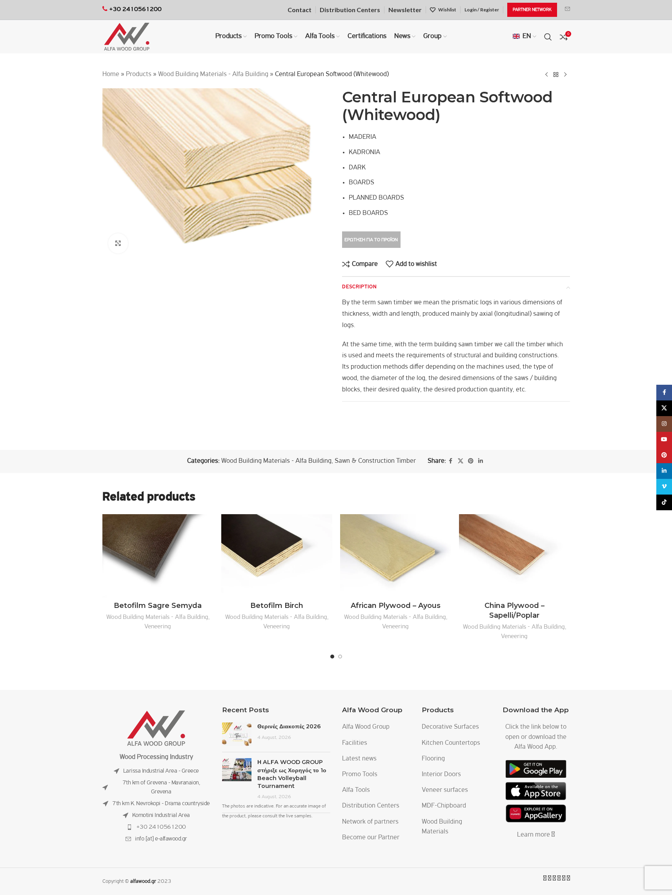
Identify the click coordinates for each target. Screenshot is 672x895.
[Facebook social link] (450, 461)
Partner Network (532, 9)
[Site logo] (126, 36)
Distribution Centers (370, 806)
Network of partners (370, 822)
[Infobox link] (567, 9)
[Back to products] (556, 74)
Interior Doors (441, 774)
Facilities (354, 743)
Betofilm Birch (276, 605)
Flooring (433, 758)
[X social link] (460, 461)
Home (110, 74)
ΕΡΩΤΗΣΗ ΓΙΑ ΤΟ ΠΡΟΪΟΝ (371, 239)
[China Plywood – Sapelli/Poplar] (514, 556)
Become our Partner (370, 837)
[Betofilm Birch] (276, 556)
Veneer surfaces (445, 790)
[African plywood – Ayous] (395, 556)
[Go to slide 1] (332, 657)
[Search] (548, 37)
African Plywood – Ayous (396, 605)
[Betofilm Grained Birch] (157, 556)
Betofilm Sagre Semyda (158, 605)
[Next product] (565, 74)
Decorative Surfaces (450, 727)
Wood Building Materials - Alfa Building (213, 74)
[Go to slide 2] (340, 657)
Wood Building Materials (442, 827)
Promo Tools (359, 774)
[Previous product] (546, 74)
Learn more (534, 835)
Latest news (359, 758)
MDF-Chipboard (444, 806)
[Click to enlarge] (118, 243)
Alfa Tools (356, 790)
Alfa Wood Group (366, 727)
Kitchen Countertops (451, 743)
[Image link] (156, 728)
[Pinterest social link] (471, 461)
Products (138, 74)
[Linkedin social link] (480, 461)
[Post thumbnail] (236, 734)
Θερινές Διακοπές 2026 (289, 726)
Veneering (157, 626)
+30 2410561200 (161, 827)
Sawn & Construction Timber (375, 461)
